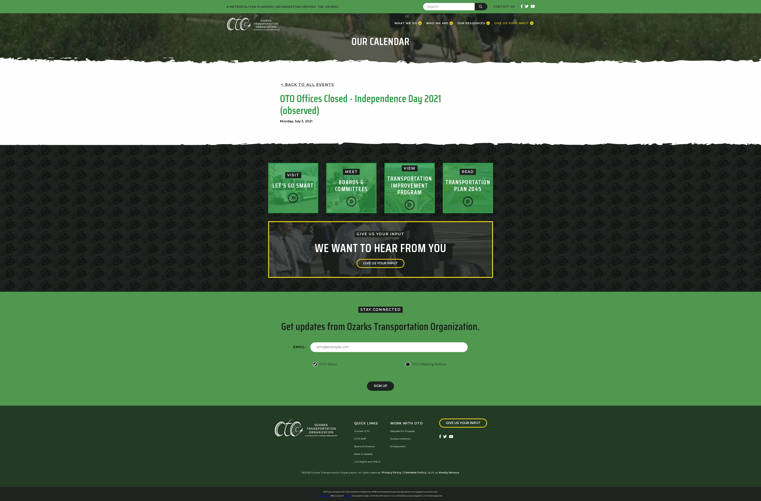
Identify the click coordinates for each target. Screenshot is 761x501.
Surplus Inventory (400, 438)
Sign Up (380, 386)
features (348, 496)
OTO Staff (360, 438)
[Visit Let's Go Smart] (293, 198)
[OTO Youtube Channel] (533, 6)
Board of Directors (364, 446)
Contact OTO (362, 431)
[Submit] (481, 6)
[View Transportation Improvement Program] (410, 205)
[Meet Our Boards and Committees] (351, 201)
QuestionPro (324, 496)
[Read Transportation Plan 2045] (468, 201)
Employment (398, 446)
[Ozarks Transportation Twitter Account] (527, 6)
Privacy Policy (392, 472)
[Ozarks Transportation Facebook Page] (522, 6)
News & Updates (363, 453)
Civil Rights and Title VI (367, 461)
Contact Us (504, 6)
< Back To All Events (307, 85)
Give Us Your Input (380, 263)
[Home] (253, 23)
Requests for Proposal (402, 431)
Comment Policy (414, 472)
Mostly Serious (449, 472)
